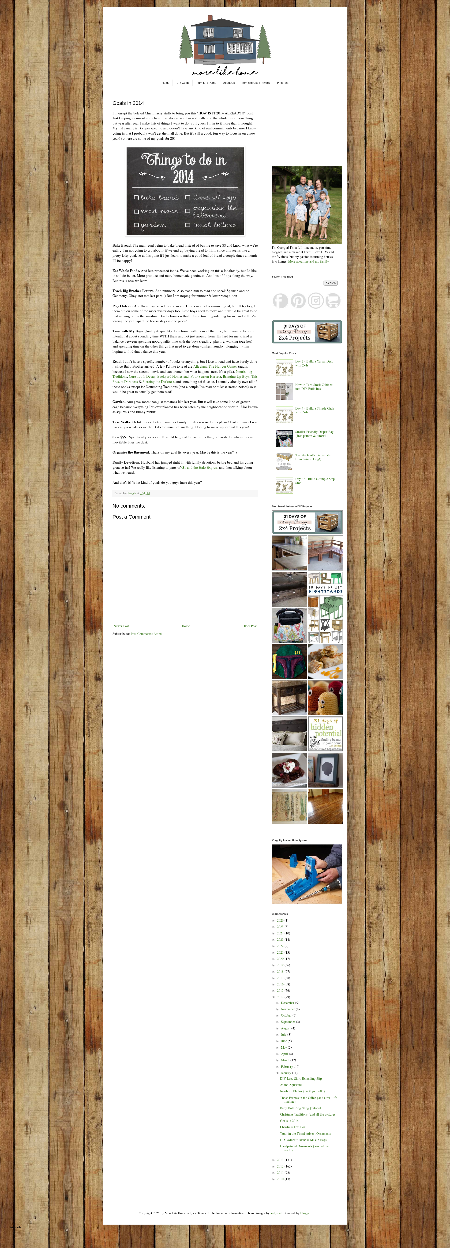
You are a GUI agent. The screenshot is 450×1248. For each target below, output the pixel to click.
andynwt (276, 1213)
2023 (281, 939)
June (284, 1041)
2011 (281, 1172)
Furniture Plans (206, 82)
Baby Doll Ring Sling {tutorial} (301, 1108)
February (287, 1066)
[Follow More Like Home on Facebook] (281, 307)
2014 (281, 997)
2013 (281, 1159)
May (284, 1047)
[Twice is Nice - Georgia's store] (333, 307)
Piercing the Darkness (158, 381)
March (285, 1060)
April (285, 1053)
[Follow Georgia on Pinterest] (298, 307)
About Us (229, 82)
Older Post (250, 626)
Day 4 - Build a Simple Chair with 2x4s (314, 410)
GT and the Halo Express (199, 467)
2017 (281, 978)
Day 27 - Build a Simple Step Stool (315, 480)
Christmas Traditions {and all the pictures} (308, 1114)
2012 (281, 1166)
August (286, 1028)
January (286, 1073)
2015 (281, 990)
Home (165, 82)
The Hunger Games (223, 366)
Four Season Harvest (206, 376)
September (288, 1021)
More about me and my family (308, 261)
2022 (281, 946)
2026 (281, 920)
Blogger (305, 1213)
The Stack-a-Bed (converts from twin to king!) (312, 457)
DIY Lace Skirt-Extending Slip (301, 1078)
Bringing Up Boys (236, 376)
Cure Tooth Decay (142, 376)
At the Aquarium (291, 1085)
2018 (281, 971)
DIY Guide (183, 82)
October (286, 1015)
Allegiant (200, 366)
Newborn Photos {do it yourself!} (302, 1091)
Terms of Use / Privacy (256, 82)
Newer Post (121, 626)
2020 (281, 958)
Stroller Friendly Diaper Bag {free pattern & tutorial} (314, 433)
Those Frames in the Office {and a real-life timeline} (308, 1099)
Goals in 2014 (289, 1120)
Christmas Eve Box (293, 1127)
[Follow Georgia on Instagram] (316, 307)
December (288, 1002)
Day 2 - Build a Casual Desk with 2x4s (314, 363)
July (284, 1034)
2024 (281, 933)
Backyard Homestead (173, 376)
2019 (281, 965)
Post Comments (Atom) (146, 633)
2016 (281, 984)
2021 (281, 952)
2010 (281, 1179)
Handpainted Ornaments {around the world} (304, 1148)
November (288, 1009)
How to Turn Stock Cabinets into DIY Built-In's (314, 386)
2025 (281, 926)
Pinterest (282, 82)
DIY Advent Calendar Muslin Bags (303, 1140)
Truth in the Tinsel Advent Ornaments (305, 1133)
